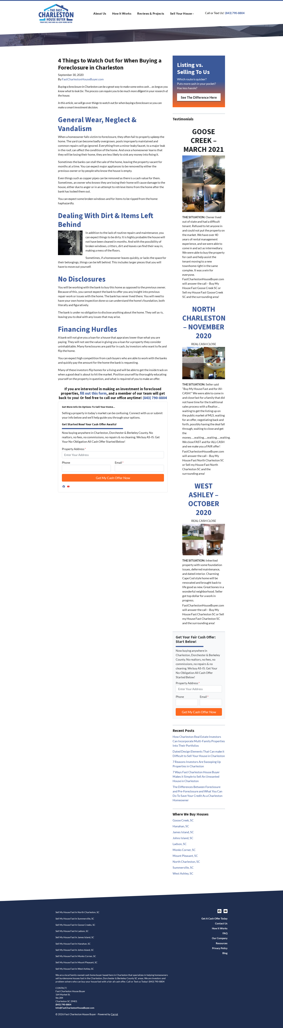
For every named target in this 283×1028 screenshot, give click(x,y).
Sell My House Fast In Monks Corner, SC (76, 956)
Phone (66, 462)
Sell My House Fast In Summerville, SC (75, 918)
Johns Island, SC (183, 838)
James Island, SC (183, 832)
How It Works (121, 13)
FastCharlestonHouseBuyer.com (83, 79)
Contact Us (221, 923)
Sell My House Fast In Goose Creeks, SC (75, 925)
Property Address (74, 449)
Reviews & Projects (150, 13)
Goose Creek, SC (183, 820)
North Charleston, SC (186, 861)
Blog (224, 953)
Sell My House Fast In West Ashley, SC (75, 969)
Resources (221, 943)
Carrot (114, 1014)
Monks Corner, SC (184, 850)
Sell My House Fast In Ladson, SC (72, 931)
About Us (99, 13)
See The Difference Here (199, 97)
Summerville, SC (183, 867)
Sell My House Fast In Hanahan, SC (73, 943)
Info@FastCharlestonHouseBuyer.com (75, 1008)
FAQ (225, 933)
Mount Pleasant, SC (185, 855)
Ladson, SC (180, 844)
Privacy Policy (219, 948)
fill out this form (93, 393)
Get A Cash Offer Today (214, 918)
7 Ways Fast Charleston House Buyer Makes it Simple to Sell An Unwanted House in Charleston (196, 776)
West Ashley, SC (183, 873)
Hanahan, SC (181, 826)
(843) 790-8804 (235, 13)
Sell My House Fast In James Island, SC (75, 937)
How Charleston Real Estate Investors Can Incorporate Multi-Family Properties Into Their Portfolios (199, 741)
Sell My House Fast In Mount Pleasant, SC (76, 962)
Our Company (219, 938)
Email (119, 462)
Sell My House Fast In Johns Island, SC (75, 950)
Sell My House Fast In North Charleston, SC (77, 912)
